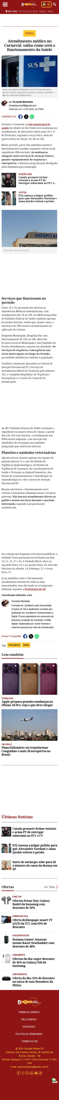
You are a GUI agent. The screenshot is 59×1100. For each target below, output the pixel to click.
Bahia (50, 11)
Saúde (26, 644)
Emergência (14, 644)
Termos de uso (29, 1041)
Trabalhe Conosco (28, 1012)
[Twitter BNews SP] (23, 1073)
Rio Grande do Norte (28, 11)
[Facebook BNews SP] (19, 1073)
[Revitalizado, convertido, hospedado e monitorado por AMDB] (54, 1080)
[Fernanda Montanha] (5, 103)
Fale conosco (28, 1019)
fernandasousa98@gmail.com (22, 105)
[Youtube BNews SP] (36, 1073)
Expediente (29, 1026)
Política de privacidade (28, 1034)
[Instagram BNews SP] (27, 1073)
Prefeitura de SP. (35, 589)
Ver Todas (49, 887)
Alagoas (43, 11)
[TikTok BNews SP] (40, 1073)
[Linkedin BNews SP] (32, 1073)
